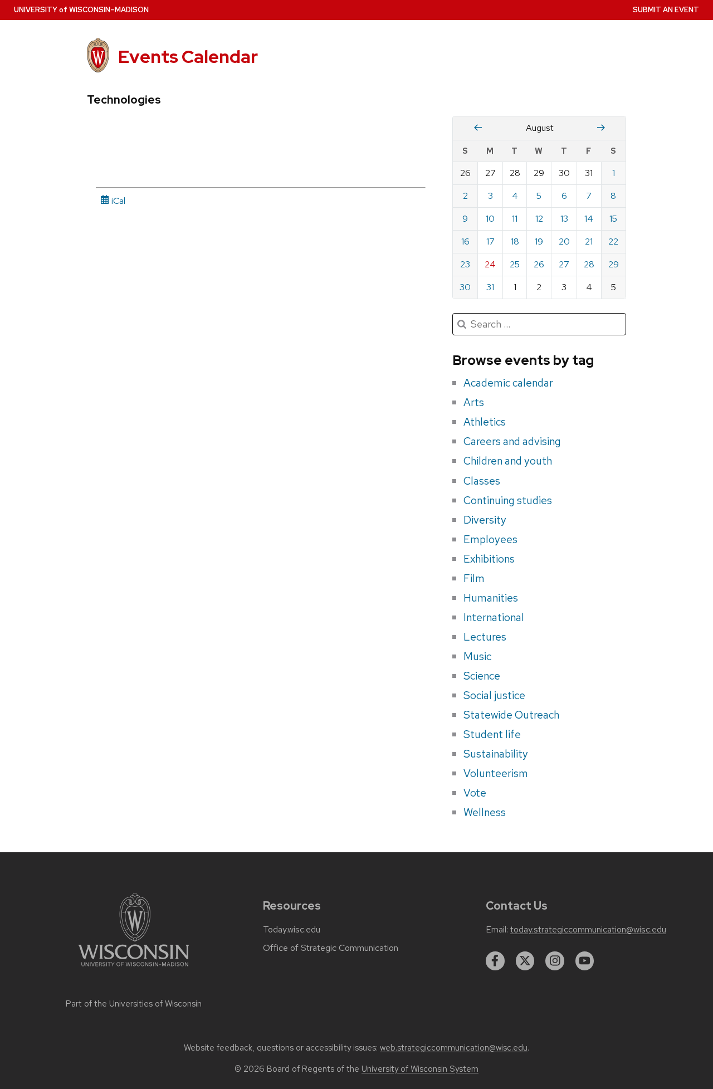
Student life (492, 734)
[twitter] (525, 960)
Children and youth (507, 460)
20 (564, 241)
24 (490, 264)
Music (477, 656)
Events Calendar (188, 57)
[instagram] (554, 960)
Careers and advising (512, 441)
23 (465, 264)
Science (481, 675)
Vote (474, 792)
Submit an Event (666, 9)
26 (539, 264)
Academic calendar (508, 382)
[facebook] (495, 960)
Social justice (494, 695)
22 (613, 241)
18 (515, 241)
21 (589, 241)
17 (490, 241)
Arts (473, 402)
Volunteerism (495, 773)
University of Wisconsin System (420, 1069)
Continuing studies (507, 500)
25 (515, 264)
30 (465, 287)
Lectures (484, 636)
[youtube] (584, 960)
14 (588, 218)
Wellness (484, 812)
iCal (117, 201)
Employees (490, 539)
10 (490, 218)
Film (474, 578)
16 (465, 241)
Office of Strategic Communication (330, 948)
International (493, 617)
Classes (481, 480)
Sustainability (495, 753)
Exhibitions (489, 558)
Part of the (134, 1003)
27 (564, 264)
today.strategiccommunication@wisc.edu (588, 929)
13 (564, 218)
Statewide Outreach (511, 714)
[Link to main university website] (133, 968)
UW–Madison (81, 9)
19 (539, 241)
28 (589, 264)
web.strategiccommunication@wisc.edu (454, 1047)
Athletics (484, 421)
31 (490, 287)
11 (514, 218)
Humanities (490, 597)
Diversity (484, 519)
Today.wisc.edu (291, 929)
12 (539, 218)
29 (613, 264)
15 (613, 218)
